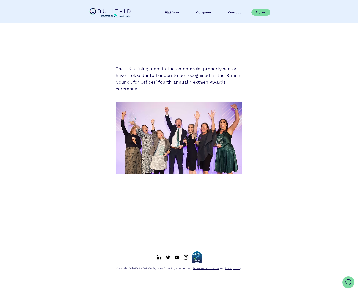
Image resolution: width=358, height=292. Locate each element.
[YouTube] (177, 257)
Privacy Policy (233, 268)
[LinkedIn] (159, 257)
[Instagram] (186, 257)
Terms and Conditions (206, 268)
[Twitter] (168, 257)
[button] (172, 12)
